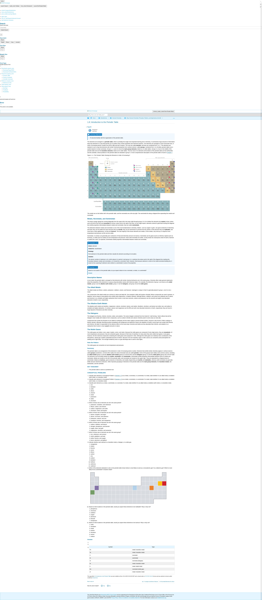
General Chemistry (117, 118)
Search (89, 115)
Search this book (4, 25)
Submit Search (4, 30)
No (110, 585)
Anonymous (95, 577)
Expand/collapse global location (174, 118)
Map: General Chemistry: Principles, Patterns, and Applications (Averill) (143, 118)
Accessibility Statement (134, 597)
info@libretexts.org (161, 597)
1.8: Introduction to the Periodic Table (102, 576)
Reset (2, 39)
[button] (5, 89)
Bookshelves (104, 118)
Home (94, 118)
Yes (104, 585)
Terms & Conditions (123, 597)
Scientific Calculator (8, 79)
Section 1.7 (119, 375)
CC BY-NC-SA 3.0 (149, 576)
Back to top (89, 581)
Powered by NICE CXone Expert (109, 594)
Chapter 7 (169, 152)
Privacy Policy (114, 597)
